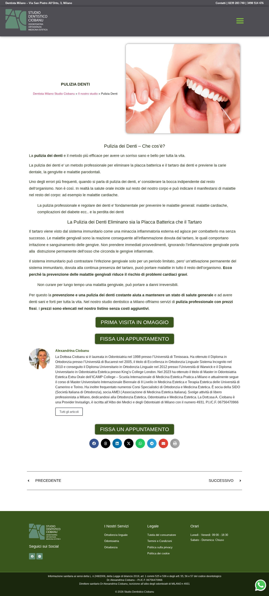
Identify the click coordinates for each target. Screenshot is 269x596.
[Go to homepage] (26, 19)
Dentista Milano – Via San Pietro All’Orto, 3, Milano (38, 3)
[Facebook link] (32, 556)
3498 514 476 (255, 3)
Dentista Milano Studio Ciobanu (54, 93)
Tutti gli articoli (69, 411)
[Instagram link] (39, 556)
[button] (240, 21)
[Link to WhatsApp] (260, 585)
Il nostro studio (88, 93)
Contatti (221, 3)
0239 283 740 (236, 3)
